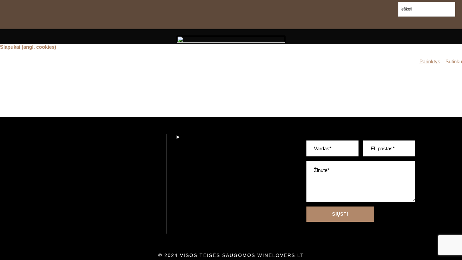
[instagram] (443, 21)
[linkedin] (428, 21)
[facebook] (413, 21)
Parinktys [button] (429, 61)
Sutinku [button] (453, 61)
